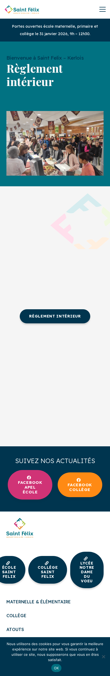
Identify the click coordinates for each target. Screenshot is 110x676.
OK (56, 668)
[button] (102, 9)
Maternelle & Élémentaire (38, 601)
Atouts (15, 629)
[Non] (103, 656)
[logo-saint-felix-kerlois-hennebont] (22, 9)
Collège (16, 615)
